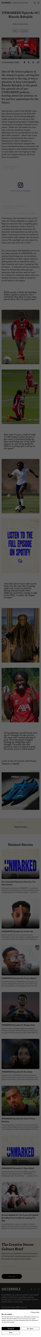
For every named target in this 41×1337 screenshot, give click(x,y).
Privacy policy (35, 1312)
